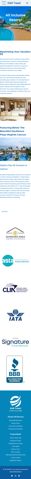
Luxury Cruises (15, 457)
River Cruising (15, 452)
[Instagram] (15, 475)
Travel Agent (15, 446)
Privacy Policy (15, 423)
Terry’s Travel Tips (15, 438)
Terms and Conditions (15, 426)
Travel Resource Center (15, 443)
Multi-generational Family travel (15, 455)
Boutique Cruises (15, 440)
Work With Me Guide (15, 420)
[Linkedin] (19, 475)
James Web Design (15, 471)
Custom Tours (15, 449)
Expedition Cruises (15, 460)
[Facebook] (11, 475)
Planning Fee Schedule (15, 429)
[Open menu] (27, 3)
